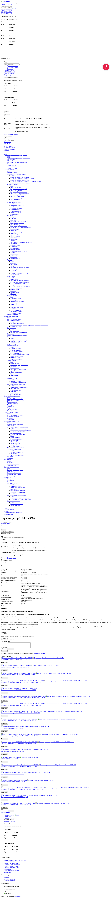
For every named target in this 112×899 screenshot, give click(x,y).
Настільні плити (15, 245)
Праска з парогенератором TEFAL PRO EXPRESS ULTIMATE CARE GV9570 (23, 697)
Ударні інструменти (15, 439)
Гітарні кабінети (15, 437)
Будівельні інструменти (13, 320)
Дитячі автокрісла (15, 505)
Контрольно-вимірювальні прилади (17, 337)
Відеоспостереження (13, 416)
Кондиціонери (14, 304)
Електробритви (14, 292)
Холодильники (14, 214)
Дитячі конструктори (13, 481)
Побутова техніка (9, 169)
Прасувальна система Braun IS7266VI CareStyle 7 (14, 797)
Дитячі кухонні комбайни (17, 487)
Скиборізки (13, 237)
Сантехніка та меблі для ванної (16, 384)
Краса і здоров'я (11, 276)
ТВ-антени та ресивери (17, 455)
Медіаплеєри (10, 425)
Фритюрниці (14, 254)
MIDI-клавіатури (15, 442)
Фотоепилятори (14, 289)
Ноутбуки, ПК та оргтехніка (12, 396)
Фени (12, 285)
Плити (12, 206)
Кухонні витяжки (15, 199)
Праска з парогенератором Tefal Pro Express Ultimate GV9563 (18, 674)
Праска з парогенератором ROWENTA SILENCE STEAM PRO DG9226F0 (21, 705)
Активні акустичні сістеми (17, 434)
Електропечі (13, 257)
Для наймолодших (12, 483)
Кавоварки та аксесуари (17, 232)
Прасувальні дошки (15, 266)
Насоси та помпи (12, 344)
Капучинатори (14, 229)
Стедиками (10, 458)
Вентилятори (14, 303)
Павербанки (10, 163)
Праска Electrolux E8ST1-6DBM (9, 758)
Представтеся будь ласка (8, 639)
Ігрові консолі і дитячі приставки (16, 495)
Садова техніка (11, 360)
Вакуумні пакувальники (17, 223)
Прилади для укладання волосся (19, 282)
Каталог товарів (8, 146)
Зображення (4, 649)
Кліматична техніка (12, 295)
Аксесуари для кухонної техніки (19, 180)
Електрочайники (15, 258)
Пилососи (13, 270)
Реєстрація (7, 143)
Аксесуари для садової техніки (19, 365)
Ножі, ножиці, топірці (16, 351)
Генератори (10, 334)
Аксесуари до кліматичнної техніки (20, 183)
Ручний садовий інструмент (18, 382)
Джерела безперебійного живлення (17, 162)
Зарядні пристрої (12, 168)
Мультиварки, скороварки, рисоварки (21, 242)
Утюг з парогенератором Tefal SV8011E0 (12, 728)
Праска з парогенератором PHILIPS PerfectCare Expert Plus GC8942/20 (20, 713)
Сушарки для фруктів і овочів (18, 251)
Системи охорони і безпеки (11, 412)
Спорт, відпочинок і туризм (11, 467)
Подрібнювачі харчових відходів (19, 200)
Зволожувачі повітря (16, 311)
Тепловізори (10, 419)
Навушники (10, 408)
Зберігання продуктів (16, 359)
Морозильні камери (15, 212)
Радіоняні (13, 493)
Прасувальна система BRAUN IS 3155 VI (12, 774)
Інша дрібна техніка (12, 314)
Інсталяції (13, 391)
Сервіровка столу (15, 357)
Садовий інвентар (12, 378)
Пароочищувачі (14, 268)
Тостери (12, 252)
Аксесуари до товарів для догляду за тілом (22, 178)
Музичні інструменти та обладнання (17, 427)
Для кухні (10, 215)
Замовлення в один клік (7, 531)
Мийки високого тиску (13, 464)
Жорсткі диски (11, 410)
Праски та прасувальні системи (19, 273)
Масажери (13, 294)
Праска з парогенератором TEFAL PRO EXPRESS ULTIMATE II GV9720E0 (22, 789)
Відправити (4, 650)
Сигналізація (10, 418)
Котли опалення (15, 305)
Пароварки (13, 246)
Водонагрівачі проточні (17, 301)
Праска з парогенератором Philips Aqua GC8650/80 (15, 667)
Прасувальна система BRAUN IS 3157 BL (12, 751)
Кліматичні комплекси (16, 307)
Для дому (9, 260)
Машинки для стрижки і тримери (19, 280)
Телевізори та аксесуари (14, 449)
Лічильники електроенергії (18, 341)
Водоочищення (11, 328)
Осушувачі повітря (15, 313)
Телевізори (13, 453)
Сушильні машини (15, 211)
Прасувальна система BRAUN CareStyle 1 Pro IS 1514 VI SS (17, 804)
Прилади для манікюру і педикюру (20, 286)
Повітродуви (14, 376)
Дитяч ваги (13, 489)
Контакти (10, 69)
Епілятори (13, 291)
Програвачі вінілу (15, 444)
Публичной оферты (39, 653)
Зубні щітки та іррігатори (17, 283)
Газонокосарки (14, 368)
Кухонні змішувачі (15, 390)
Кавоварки (13, 230)
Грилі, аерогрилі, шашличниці (18, 226)
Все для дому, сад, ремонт (11, 316)
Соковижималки (15, 249)
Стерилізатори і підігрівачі (17, 490)
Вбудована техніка (12, 184)
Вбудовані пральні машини (18, 195)
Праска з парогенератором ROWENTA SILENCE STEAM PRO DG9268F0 (21, 682)
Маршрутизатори (12, 402)
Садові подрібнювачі (16, 372)
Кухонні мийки (14, 388)
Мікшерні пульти (15, 443)
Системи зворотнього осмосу (18, 332)
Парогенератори (11, 558)
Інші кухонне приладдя (16, 356)
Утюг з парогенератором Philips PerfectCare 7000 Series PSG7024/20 (19, 735)
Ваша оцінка (4, 638)
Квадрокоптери (11, 476)
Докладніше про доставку (11, 134)
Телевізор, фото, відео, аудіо (12, 421)
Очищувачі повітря (15, 310)
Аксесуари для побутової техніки (16, 174)
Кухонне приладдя (15, 350)
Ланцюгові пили (15, 375)
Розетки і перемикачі (16, 271)
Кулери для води (15, 236)
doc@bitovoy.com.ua (6, 13)
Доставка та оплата (12, 66)
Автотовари (7, 459)
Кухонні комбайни (15, 234)
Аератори (13, 366)
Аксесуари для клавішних (17, 431)
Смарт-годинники (12, 409)
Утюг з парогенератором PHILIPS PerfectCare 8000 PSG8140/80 (18, 743)
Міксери (12, 240)
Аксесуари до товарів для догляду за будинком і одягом (25, 181)
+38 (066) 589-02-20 (6, 10)
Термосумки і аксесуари (14, 473)
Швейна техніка (15, 274)
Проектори (10, 456)
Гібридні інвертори (12, 161)
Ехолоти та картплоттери (14, 474)
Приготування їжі (15, 353)
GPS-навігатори (11, 465)
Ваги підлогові (14, 264)
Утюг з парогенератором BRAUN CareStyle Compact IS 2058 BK (19, 720)
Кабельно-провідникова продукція (17, 335)
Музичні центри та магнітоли (15, 447)
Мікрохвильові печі (15, 239)
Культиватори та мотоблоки (18, 369)
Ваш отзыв (4, 647)
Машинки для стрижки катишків (19, 267)
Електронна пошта (6, 641)
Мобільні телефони (12, 403)
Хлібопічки (13, 255)
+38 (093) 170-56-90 (6, 12)
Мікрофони (10, 406)
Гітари (12, 436)
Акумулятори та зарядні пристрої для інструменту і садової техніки (29, 325)
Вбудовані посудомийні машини (19, 193)
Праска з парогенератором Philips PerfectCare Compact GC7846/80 (19, 766)
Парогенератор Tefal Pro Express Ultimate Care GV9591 (16, 659)
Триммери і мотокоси (16, 373)
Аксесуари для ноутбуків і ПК (15, 400)
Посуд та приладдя (12, 345)
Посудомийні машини (16, 208)
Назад (8, 156)
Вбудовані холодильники (17, 196)
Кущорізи (13, 371)
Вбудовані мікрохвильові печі (18, 192)
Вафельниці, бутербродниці (18, 221)
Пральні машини (15, 209)
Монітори (10, 405)
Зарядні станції (11, 165)
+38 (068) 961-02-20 (6, 4)
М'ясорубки (13, 243)
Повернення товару (12, 67)
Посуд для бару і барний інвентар (19, 354)
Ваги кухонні (14, 224)
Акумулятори (11, 159)
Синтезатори (14, 440)
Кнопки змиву (14, 393)
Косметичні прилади (16, 288)
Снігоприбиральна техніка (14, 394)
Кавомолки (13, 233)
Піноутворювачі (14, 248)
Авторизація (7, 142)
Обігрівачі (13, 308)
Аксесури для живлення (14, 166)
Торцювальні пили (15, 326)
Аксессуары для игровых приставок (20, 499)
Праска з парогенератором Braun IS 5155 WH (13, 781)
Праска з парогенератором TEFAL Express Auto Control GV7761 (18, 690)
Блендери (13, 220)
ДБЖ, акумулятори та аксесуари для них (15, 155)
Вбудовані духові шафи (16, 190)
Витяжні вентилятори (16, 197)
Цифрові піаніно (15, 446)
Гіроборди (10, 471)
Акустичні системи (15, 433)
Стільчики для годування (17, 492)
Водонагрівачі (14, 300)
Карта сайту (18, 896)
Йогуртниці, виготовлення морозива (20, 227)
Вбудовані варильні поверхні (18, 189)
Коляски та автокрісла (13, 501)
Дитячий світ (7, 477)
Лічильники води (15, 342)
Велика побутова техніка (14, 202)
